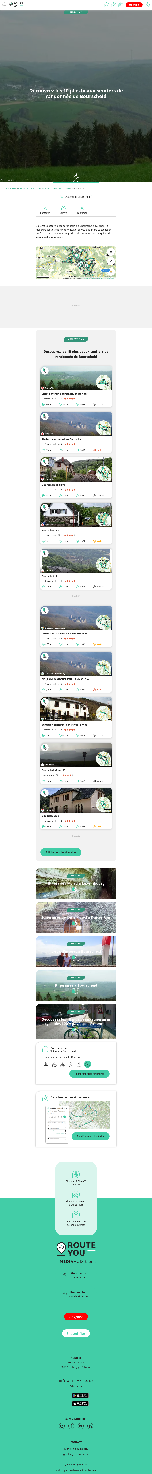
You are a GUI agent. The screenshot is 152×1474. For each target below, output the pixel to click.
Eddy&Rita (11, 180)
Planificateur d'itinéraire (90, 1136)
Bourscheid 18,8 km (53, 484)
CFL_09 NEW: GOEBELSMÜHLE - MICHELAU (66, 679)
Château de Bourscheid (61, 188)
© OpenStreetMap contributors (104, 278)
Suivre (63, 213)
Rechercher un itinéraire (78, 1294)
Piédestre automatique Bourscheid (62, 439)
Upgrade (134, 4)
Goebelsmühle (50, 815)
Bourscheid (45, 188)
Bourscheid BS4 (51, 530)
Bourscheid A (49, 576)
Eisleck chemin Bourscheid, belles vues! (65, 393)
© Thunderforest (87, 278)
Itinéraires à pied (10, 188)
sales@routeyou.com (77, 1454)
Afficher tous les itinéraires (61, 852)
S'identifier (76, 1333)
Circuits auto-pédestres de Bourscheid (64, 633)
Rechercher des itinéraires (89, 1073)
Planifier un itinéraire (78, 1275)
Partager (45, 213)
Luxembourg (23, 188)
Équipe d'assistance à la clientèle (77, 1470)
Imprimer (82, 213)
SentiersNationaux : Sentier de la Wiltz (64, 724)
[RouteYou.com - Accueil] (16, 4)
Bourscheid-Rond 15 (53, 770)
